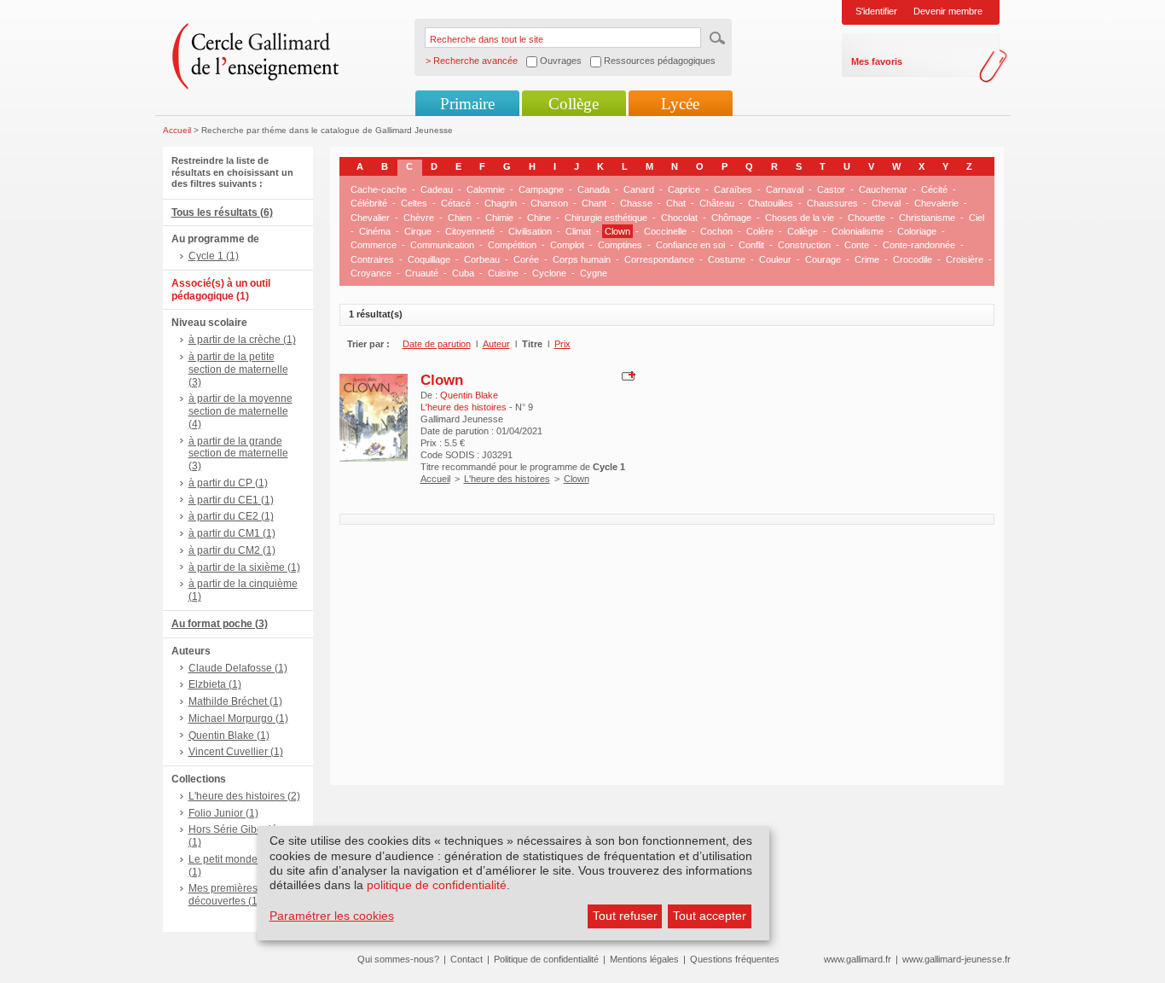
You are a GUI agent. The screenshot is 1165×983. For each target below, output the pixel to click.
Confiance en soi (690, 245)
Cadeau (436, 189)
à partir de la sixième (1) (244, 567)
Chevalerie (936, 203)
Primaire (467, 104)
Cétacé (456, 203)
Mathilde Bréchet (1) (235, 701)
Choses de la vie (799, 217)
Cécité (934, 189)
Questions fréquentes (735, 959)
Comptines (620, 245)
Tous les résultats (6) (222, 212)
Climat (578, 231)
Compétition (512, 245)
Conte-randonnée (919, 245)
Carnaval (784, 189)
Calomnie (486, 189)
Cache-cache (379, 189)
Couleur (775, 259)
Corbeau (482, 259)
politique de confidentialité (437, 885)
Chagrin (500, 203)
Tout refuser (625, 915)
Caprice (684, 189)
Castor (831, 189)
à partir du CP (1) (228, 483)
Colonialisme (858, 231)
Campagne (541, 189)
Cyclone (549, 273)
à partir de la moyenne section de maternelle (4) (240, 411)
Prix (562, 344)
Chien (460, 217)
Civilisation (530, 231)
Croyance (371, 273)
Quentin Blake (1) (229, 736)
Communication (442, 245)
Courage (823, 259)
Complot (567, 245)
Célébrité (369, 203)
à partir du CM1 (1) (231, 533)
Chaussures (832, 203)
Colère (760, 231)
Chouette (866, 217)
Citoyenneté (470, 231)
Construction (804, 245)
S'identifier (876, 11)
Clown (617, 231)
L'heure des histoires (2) (244, 796)
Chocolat (679, 217)
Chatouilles (770, 203)
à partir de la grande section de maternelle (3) (238, 454)
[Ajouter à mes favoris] (626, 374)
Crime (867, 259)
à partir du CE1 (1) (231, 500)
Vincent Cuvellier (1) (235, 752)
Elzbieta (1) (214, 684)
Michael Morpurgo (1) (238, 718)
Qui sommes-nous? (398, 959)
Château (716, 203)
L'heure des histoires (507, 479)
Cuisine (503, 273)
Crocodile (912, 259)
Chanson (549, 203)
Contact (466, 959)
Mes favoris (876, 61)
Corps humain (582, 259)
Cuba (463, 273)
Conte (856, 245)
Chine (539, 217)
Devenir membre (947, 11)
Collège (573, 104)
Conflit (751, 245)
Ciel (976, 217)
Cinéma (375, 231)
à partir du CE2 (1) (231, 516)
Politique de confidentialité (546, 959)
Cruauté (421, 273)
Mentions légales (644, 959)
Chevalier (370, 217)
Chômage (731, 217)
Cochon (716, 231)
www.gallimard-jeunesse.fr (956, 959)
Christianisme (927, 217)
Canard (638, 189)
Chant (594, 203)
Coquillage (429, 259)
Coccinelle (665, 231)
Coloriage (916, 231)
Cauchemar (883, 189)
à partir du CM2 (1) (231, 550)
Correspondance (659, 259)
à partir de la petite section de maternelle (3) (238, 369)
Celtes (414, 203)
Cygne (593, 273)
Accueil (177, 130)
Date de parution (437, 344)
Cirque (418, 231)
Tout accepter (709, 915)
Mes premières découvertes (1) (224, 894)
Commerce (374, 245)
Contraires (372, 259)
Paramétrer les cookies (332, 915)
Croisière (964, 259)
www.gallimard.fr (857, 959)
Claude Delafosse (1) (237, 668)
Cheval (886, 203)
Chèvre (418, 217)
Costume (726, 259)
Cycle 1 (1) (213, 256)
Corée (526, 259)
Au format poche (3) (219, 624)
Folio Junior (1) (223, 813)
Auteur (496, 344)
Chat (676, 203)
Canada (593, 189)
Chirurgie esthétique (606, 217)
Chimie (499, 217)
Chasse (636, 203)
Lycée (680, 104)
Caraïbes (733, 189)
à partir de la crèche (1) (242, 340)
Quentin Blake (469, 395)
